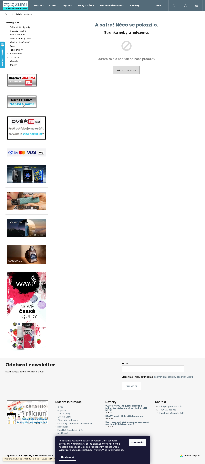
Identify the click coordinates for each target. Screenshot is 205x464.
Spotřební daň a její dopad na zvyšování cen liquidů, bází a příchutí (127, 423)
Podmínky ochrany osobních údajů (74, 423)
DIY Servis (14, 57)
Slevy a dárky (63, 413)
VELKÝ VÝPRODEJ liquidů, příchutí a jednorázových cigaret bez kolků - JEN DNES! (126, 408)
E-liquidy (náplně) (18, 31)
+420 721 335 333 (167, 409)
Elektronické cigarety (20, 27)
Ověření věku (64, 416)
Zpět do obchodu (126, 70)
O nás (60, 407)
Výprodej (14, 61)
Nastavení (67, 457)
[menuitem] (38, 5)
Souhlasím (137, 442)
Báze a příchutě (17, 34)
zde (121, 450)
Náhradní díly (16, 49)
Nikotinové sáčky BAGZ (21, 42)
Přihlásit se (131, 386)
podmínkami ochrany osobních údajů (173, 376)
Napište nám (63, 433)
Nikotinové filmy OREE (20, 38)
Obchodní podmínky (67, 420)
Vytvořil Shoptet (192, 455)
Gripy (12, 46)
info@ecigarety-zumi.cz (171, 406)
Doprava (61, 410)
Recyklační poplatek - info (70, 430)
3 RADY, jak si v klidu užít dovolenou (124, 416)
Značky (13, 65)
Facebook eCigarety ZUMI (171, 413)
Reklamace (62, 426)
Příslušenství (16, 53)
